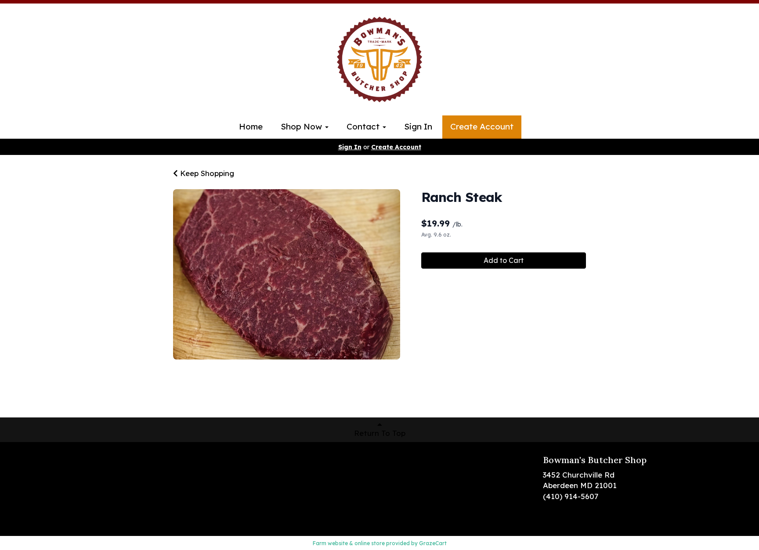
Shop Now (302, 126)
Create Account (481, 126)
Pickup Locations (124, 473)
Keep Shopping (206, 173)
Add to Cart (504, 260)
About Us (109, 486)
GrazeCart (433, 543)
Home (251, 126)
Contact (364, 126)
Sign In (418, 126)
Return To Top (379, 433)
